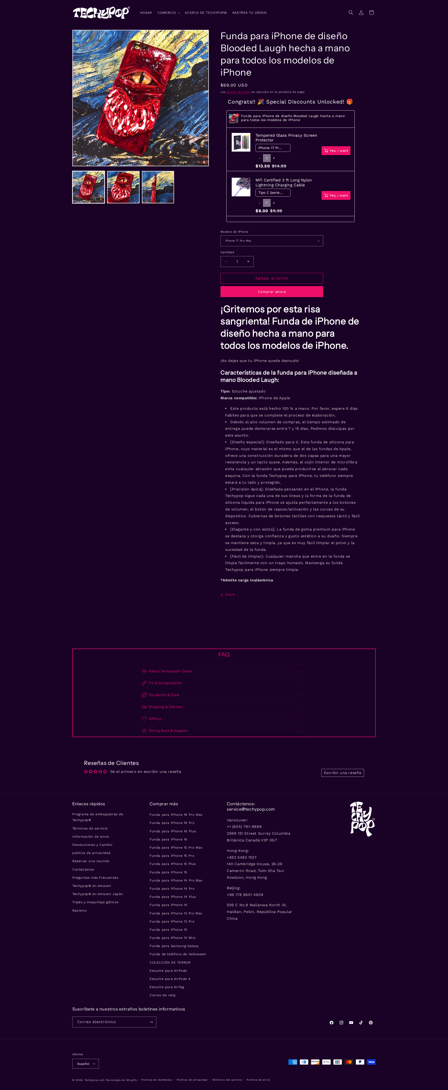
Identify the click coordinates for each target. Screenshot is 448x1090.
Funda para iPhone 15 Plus (173, 864)
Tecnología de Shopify (121, 1080)
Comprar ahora (272, 292)
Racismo (79, 910)
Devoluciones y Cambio (92, 845)
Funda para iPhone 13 (168, 929)
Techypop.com (94, 1080)
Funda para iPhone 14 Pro (172, 888)
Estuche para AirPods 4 (170, 979)
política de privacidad (91, 853)
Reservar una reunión (91, 861)
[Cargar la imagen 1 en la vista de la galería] (88, 187)
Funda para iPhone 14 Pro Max (176, 880)
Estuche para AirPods (168, 970)
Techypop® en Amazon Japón (97, 894)
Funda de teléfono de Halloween (178, 954)
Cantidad (227, 252)
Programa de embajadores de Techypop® (97, 817)
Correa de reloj (163, 995)
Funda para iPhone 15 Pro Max (176, 847)
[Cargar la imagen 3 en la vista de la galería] (158, 187)
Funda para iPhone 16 (168, 839)
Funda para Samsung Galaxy (174, 946)
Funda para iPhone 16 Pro (172, 823)
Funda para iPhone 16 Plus (173, 831)
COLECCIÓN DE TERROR (170, 962)
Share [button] (230, 594)
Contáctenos (83, 869)
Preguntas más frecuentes (95, 877)
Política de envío (258, 1079)
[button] (168, 12)
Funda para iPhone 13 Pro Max (176, 913)
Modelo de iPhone (234, 231)
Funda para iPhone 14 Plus (173, 897)
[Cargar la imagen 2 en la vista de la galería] (123, 187)
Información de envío (90, 836)
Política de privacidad (192, 1079)
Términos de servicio (90, 828)
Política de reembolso (156, 1079)
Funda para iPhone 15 (168, 872)
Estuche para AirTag (167, 987)
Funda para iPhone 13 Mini (173, 938)
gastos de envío (238, 92)
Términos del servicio (227, 1079)
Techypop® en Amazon (91, 886)
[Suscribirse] (151, 1022)
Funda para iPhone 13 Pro (172, 921)
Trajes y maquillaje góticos (95, 902)
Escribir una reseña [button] (342, 773)
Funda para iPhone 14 (168, 905)
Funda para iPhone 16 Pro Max (176, 814)
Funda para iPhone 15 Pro (172, 855)
